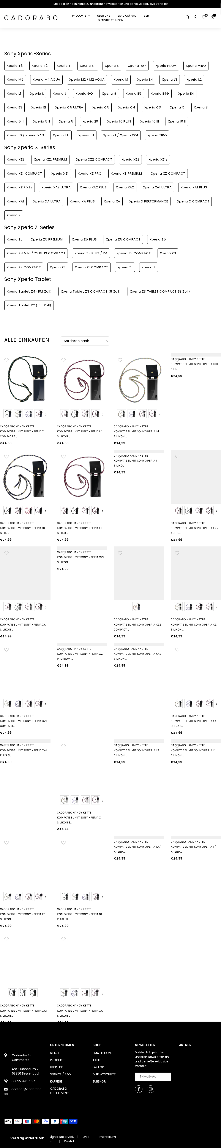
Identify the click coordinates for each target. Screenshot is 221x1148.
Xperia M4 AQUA (46, 79)
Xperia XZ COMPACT (168, 173)
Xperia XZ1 (60, 173)
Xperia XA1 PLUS (194, 187)
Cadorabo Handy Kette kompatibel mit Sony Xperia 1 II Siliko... (80, 528)
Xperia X (14, 215)
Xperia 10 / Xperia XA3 (25, 135)
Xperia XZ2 (130, 159)
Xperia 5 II (41, 121)
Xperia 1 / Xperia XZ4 (120, 135)
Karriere (56, 1081)
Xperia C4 (126, 107)
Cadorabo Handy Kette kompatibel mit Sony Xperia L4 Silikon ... (79, 431)
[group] (25, 378)
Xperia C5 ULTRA (69, 107)
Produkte (57, 1060)
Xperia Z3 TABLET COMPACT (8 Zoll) (160, 291)
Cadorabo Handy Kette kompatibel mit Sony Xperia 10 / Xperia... (137, 846)
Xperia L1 (14, 93)
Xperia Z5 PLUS (84, 239)
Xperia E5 (133, 93)
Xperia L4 (145, 79)
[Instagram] (150, 1089)
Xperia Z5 (158, 239)
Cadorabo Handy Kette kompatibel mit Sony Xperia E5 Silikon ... (23, 914)
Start (54, 1053)
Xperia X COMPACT (193, 201)
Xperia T (64, 65)
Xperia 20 (90, 121)
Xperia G (109, 93)
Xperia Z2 (58, 267)
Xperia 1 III (61, 135)
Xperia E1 (38, 107)
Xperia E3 (14, 107)
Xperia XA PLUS (82, 201)
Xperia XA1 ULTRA (157, 187)
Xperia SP (88, 65)
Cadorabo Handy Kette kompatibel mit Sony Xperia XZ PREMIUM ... (80, 654)
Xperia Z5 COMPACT (123, 239)
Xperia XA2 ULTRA (56, 187)
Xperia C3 (152, 107)
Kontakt (70, 1141)
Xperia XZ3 (16, 159)
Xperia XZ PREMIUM (126, 173)
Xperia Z (149, 267)
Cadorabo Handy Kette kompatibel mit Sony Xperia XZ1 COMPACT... (23, 721)
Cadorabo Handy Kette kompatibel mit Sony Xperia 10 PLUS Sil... (79, 914)
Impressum (107, 1137)
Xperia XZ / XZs (19, 187)
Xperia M (121, 79)
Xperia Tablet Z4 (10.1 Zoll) (29, 291)
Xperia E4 (186, 93)
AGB (86, 1137)
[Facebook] (138, 1089)
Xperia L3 (169, 79)
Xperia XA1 (15, 201)
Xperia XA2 (125, 187)
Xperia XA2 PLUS (93, 187)
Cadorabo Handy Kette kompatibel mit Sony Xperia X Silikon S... (79, 817)
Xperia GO (84, 93)
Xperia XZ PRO (90, 173)
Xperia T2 (39, 65)
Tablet (98, 1060)
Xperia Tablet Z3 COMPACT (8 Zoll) (91, 291)
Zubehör (99, 1081)
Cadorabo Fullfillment (59, 1090)
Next (46, 414)
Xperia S (112, 65)
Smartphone (102, 1053)
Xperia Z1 (125, 267)
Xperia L (37, 93)
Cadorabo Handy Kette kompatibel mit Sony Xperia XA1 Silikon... (23, 1010)
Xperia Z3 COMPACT (134, 253)
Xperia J (59, 93)
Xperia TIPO (157, 135)
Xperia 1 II (86, 135)
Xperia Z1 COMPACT (91, 267)
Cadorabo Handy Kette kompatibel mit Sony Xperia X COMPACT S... (22, 431)
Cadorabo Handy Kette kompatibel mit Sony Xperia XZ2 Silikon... (80, 557)
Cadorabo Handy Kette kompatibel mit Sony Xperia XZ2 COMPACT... (137, 624)
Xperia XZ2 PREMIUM (50, 159)
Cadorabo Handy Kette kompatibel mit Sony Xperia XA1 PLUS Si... (23, 750)
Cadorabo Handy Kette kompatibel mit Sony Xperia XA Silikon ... (23, 624)
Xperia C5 (100, 107)
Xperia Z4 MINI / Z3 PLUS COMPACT (36, 253)
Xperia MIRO (196, 65)
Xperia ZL (14, 239)
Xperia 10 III (149, 121)
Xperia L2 (194, 79)
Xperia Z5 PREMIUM (47, 239)
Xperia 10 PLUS (119, 121)
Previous (5, 414)
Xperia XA (112, 201)
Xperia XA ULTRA (47, 201)
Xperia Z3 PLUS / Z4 (90, 253)
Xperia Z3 (168, 253)
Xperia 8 (201, 107)
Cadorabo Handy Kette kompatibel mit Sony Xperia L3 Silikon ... (136, 750)
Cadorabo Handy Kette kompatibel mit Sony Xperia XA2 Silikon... (137, 654)
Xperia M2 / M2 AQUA (86, 79)
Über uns (56, 1067)
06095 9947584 (23, 1081)
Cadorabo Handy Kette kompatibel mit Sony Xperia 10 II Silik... (23, 528)
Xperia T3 (15, 65)
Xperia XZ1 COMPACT (24, 173)
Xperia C (177, 107)
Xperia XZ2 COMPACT (94, 159)
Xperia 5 (66, 121)
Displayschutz (104, 1074)
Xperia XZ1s (158, 159)
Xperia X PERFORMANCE (148, 201)
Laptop (98, 1067)
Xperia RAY (137, 65)
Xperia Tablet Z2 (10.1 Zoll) (29, 305)
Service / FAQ (60, 1074)
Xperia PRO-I (166, 65)
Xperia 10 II (177, 121)
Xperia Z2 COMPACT (24, 267)
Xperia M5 (15, 79)
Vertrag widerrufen (27, 1138)
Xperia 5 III (15, 121)
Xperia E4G (160, 93)
